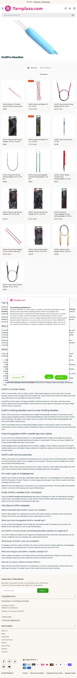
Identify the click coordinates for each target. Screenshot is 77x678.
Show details (16, 377)
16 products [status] (44, 74)
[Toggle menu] (3, 8)
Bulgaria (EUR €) (30, 660)
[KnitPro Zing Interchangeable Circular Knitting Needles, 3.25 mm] (38, 161)
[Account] (70, 8)
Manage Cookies (70, 673)
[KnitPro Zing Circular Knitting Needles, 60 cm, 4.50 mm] (38, 198)
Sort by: (45, 68)
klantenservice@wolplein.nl (11, 620)
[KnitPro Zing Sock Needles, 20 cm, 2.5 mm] (38, 90)
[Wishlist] (65, 8)
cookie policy (48, 320)
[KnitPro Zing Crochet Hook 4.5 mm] (64, 126)
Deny (49, 377)
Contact (25, 673)
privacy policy (36, 320)
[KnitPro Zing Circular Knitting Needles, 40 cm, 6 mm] (13, 271)
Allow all (60, 377)
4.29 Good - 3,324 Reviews (42, 2)
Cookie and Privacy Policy (54, 673)
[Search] (73, 15)
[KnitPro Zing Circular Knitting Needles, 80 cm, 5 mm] (64, 90)
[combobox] (38, 15)
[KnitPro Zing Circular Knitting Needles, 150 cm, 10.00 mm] (38, 235)
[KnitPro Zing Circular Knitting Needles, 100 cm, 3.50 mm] (13, 126)
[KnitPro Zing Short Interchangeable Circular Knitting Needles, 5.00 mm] (64, 198)
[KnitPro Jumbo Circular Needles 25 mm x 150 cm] (64, 235)
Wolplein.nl (10, 673)
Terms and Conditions (37, 673)
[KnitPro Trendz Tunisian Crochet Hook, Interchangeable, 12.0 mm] (64, 161)
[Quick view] (22, 100)
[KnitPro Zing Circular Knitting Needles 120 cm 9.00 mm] (13, 198)
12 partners (32, 318)
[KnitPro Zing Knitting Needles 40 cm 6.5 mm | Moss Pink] (13, 235)
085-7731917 (7, 617)
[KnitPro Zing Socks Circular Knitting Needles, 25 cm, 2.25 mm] (13, 161)
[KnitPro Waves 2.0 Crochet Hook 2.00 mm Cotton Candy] (13, 90)
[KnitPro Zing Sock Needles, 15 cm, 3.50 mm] (38, 126)
